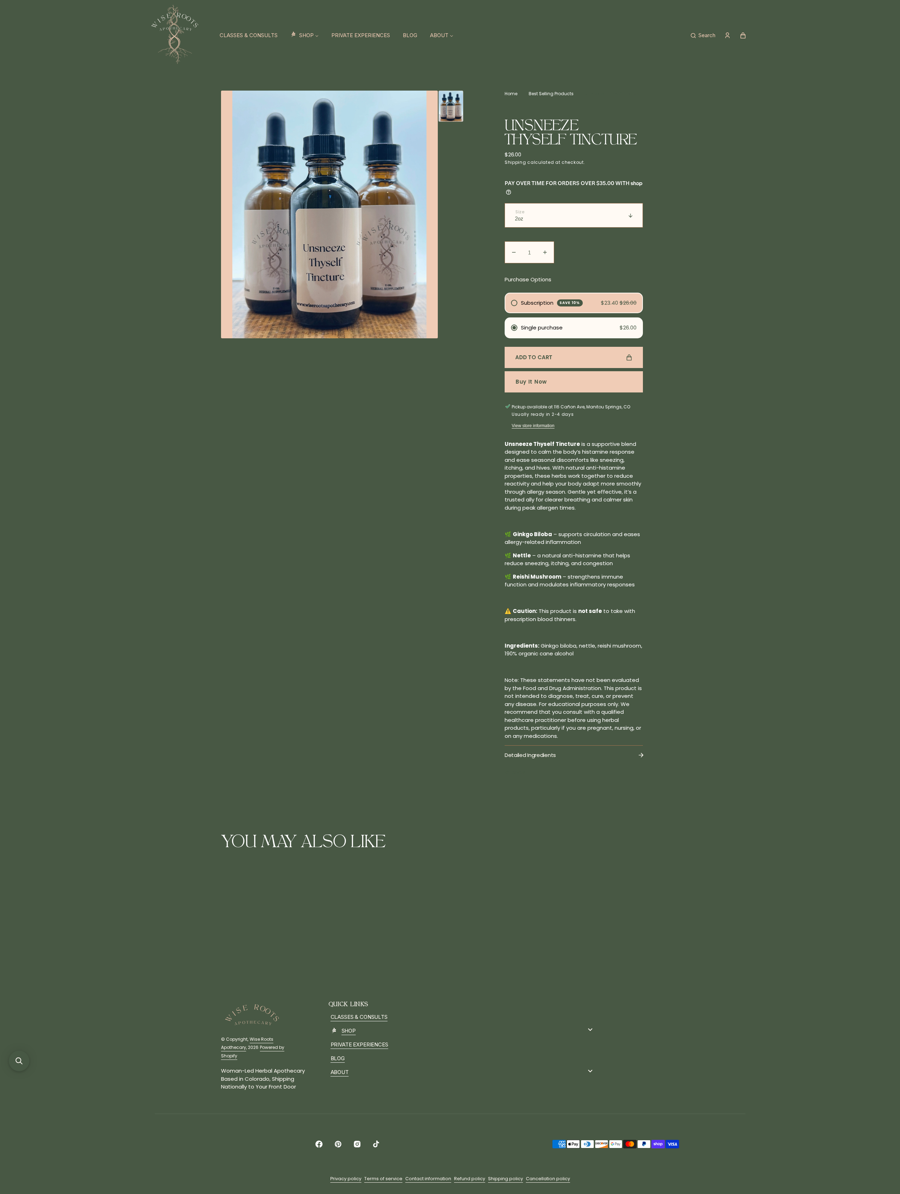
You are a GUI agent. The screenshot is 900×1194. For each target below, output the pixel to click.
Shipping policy (505, 1179)
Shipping (515, 162)
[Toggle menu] (590, 1029)
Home (511, 94)
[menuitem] (248, 35)
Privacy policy (345, 1179)
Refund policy (469, 1179)
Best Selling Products (551, 94)
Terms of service (383, 1179)
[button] (703, 35)
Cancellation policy (548, 1179)
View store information (533, 425)
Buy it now (531, 381)
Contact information (428, 1179)
